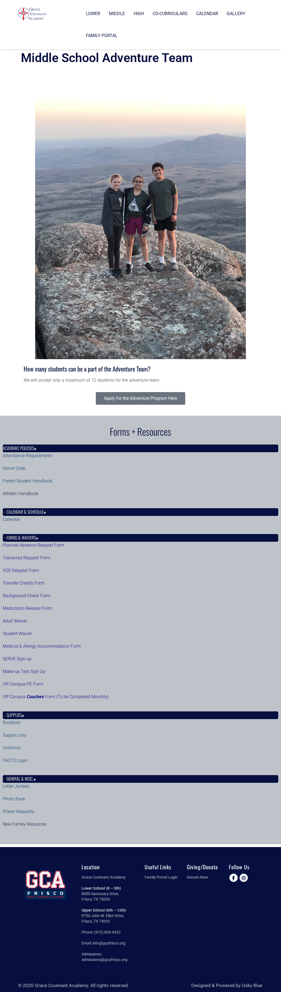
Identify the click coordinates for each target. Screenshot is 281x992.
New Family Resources (25, 824)
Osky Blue (252, 985)
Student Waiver (17, 633)
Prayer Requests (18, 811)
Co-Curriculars (170, 13)
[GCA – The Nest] (32, 13)
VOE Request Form (21, 570)
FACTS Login (15, 760)
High (139, 13)
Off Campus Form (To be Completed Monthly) (56, 696)
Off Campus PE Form (23, 684)
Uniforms (12, 747)
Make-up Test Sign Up (24, 671)
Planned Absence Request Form (33, 545)
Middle (117, 13)
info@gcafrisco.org (108, 943)
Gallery (236, 13)
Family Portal (101, 35)
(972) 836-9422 (107, 932)
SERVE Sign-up (17, 658)
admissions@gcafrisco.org (104, 959)
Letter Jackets (16, 786)
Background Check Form (26, 595)
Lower (93, 13)
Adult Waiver (15, 621)
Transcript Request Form (26, 557)
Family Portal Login (161, 877)
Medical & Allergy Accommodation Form (42, 646)
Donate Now (197, 877)
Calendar (207, 13)
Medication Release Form (27, 608)
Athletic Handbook (20, 493)
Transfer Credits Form (23, 583)
